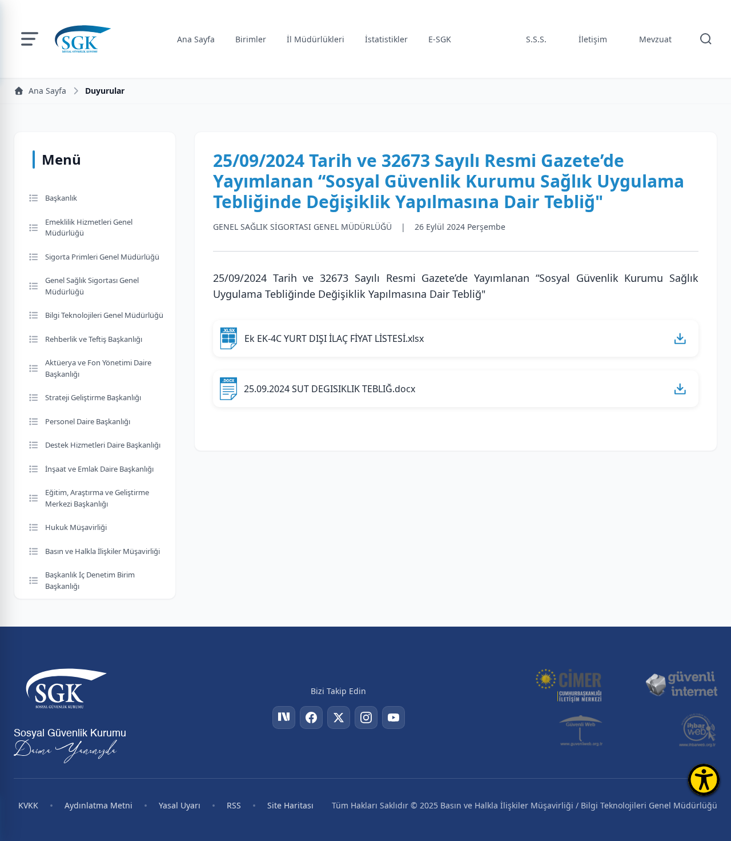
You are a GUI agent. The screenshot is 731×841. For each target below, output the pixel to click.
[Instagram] (366, 717)
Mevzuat (655, 39)
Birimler (250, 39)
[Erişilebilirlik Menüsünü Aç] (704, 779)
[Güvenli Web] (582, 730)
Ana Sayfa (196, 39)
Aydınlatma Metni (98, 805)
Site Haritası (290, 805)
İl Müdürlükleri (315, 39)
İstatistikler (386, 39)
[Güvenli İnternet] (681, 684)
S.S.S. (536, 39)
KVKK (28, 805)
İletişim (593, 39)
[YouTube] (393, 717)
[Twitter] (338, 717)
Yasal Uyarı (179, 805)
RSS (234, 805)
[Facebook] (311, 717)
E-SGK (439, 39)
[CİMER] (568, 684)
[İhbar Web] (697, 730)
